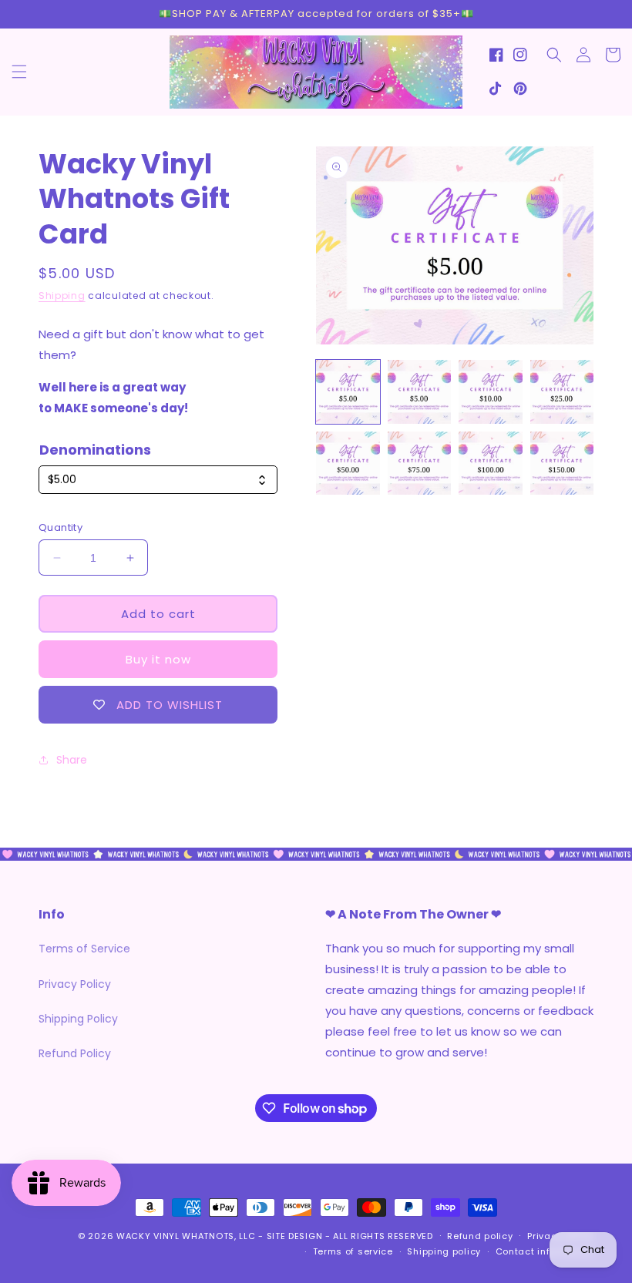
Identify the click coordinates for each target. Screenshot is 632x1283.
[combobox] (158, 479)
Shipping (62, 295)
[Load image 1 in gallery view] (348, 392)
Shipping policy (444, 1251)
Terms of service (353, 1251)
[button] (19, 72)
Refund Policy (75, 1053)
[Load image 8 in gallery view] (420, 392)
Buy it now (158, 659)
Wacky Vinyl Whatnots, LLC (186, 1236)
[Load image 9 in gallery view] (491, 392)
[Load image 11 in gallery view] (348, 463)
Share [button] (71, 759)
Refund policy (480, 1236)
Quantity (60, 527)
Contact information (544, 1251)
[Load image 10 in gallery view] (562, 392)
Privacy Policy (75, 984)
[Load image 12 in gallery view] (420, 463)
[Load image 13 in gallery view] (491, 463)
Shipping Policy (78, 1018)
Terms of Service (84, 948)
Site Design (295, 1236)
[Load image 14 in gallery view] (562, 463)
